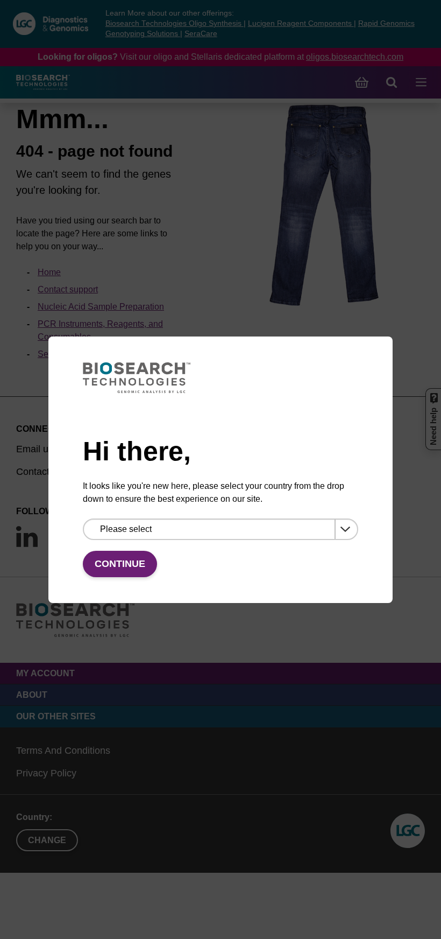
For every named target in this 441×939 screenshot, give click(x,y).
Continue (120, 563)
